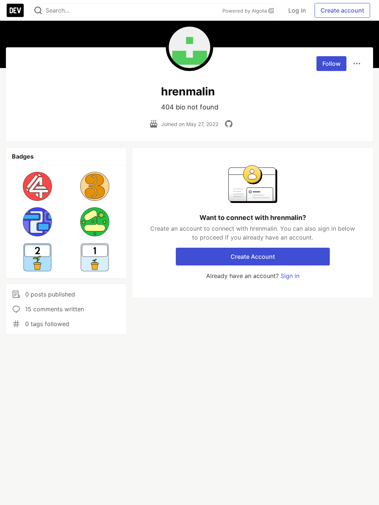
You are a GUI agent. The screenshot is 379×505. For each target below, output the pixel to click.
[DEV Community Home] (15, 10)
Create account (342, 10)
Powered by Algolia (245, 11)
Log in (297, 10)
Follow (331, 63)
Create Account (253, 256)
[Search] (38, 10)
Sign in (290, 275)
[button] (37, 186)
